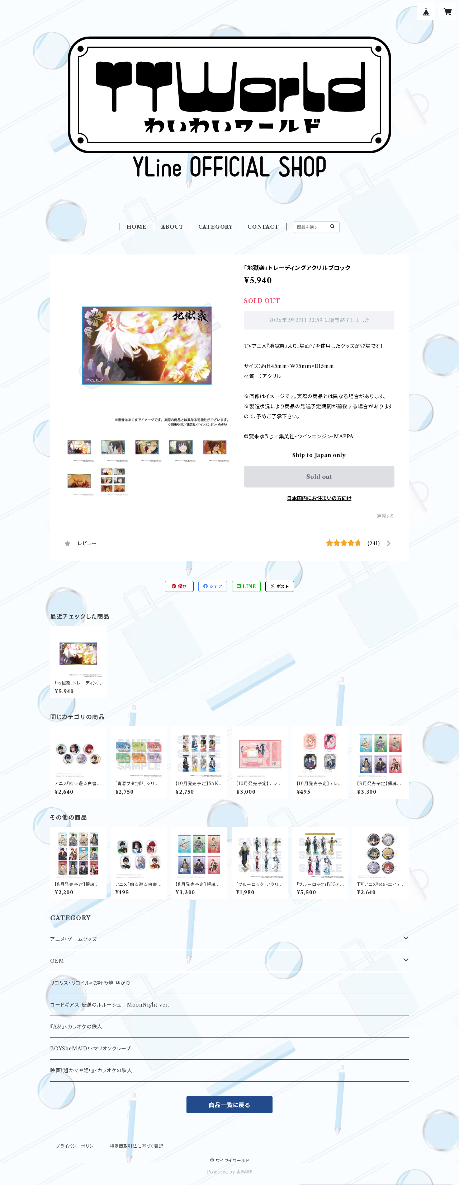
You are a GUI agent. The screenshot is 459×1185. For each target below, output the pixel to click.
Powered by (222, 1172)
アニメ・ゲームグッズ (73, 939)
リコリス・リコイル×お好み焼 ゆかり (90, 983)
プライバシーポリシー (77, 1146)
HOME (136, 227)
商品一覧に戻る (229, 1105)
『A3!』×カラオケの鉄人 (76, 1026)
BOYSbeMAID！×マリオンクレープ (90, 1048)
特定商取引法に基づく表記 (137, 1146)
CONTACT (263, 227)
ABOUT (172, 227)
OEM (57, 961)
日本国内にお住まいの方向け (319, 498)
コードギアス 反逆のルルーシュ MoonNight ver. (109, 1005)
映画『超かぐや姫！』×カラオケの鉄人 (91, 1070)
